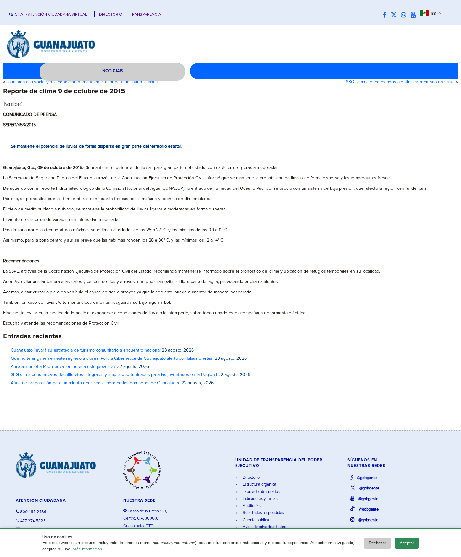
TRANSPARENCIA (145, 15)
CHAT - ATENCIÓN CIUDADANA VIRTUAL (51, 15)
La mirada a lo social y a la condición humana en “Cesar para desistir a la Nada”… (84, 82)
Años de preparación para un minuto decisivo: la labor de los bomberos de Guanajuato (95, 383)
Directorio (251, 478)
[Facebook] (386, 15)
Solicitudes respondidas (263, 513)
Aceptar (407, 543)
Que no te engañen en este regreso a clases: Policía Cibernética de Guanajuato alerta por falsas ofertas (112, 358)
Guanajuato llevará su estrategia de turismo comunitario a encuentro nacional (86, 350)
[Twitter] (395, 15)
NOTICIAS (112, 71)
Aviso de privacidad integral (266, 527)
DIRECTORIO (110, 15)
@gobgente (366, 478)
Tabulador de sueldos (261, 492)
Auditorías (251, 506)
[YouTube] (415, 15)
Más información (87, 549)
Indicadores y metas (260, 499)
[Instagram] (405, 15)
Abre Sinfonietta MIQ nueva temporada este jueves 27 (63, 366)
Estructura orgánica (259, 485)
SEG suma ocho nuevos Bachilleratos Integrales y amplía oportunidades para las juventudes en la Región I (114, 375)
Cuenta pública (255, 520)
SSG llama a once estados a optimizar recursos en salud (400, 82)
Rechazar (377, 543)
